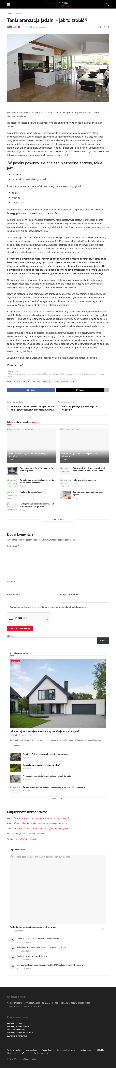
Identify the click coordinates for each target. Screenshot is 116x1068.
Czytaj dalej (20, 745)
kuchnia (46, 381)
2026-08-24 (24, 735)
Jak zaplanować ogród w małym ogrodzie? (41, 765)
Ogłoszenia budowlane (66, 1050)
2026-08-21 (28, 779)
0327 (23, 510)
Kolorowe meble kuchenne (84, 480)
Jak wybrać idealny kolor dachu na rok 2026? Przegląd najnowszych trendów (50, 964)
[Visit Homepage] (57, 4)
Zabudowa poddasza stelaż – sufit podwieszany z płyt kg (41, 947)
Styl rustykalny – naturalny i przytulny (28, 833)
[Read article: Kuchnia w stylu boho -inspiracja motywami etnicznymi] (84, 445)
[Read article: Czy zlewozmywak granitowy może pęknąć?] (65, 495)
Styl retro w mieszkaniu (26, 838)
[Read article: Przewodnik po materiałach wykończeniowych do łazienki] (15, 779)
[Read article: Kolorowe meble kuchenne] (65, 483)
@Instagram (12, 1053)
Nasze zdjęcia (31, 1050)
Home (9, 13)
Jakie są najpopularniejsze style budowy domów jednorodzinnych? (44, 731)
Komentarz (13, 545)
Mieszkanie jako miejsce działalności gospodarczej (44, 823)
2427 (76, 498)
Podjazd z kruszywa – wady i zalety (32, 956)
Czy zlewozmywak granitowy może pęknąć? (88, 493)
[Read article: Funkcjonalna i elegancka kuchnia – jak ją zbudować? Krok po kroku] (12, 506)
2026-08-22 (28, 769)
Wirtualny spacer (14, 1023)
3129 (23, 474)
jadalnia (36, 381)
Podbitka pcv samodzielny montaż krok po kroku (33, 927)
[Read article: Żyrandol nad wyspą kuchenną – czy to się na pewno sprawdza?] (12, 483)
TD (19, 27)
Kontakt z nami (86, 1050)
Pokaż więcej (58, 519)
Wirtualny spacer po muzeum (20, 1032)
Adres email (13, 594)
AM (16, 735)
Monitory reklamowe (16, 1029)
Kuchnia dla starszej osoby (32, 492)
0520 (23, 496)
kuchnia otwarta (61, 381)
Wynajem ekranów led (17, 1035)
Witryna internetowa (70, 594)
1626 (12, 459)
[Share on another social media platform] (106, 390)
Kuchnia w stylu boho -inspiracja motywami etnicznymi (80, 454)
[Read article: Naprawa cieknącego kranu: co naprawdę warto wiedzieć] (31, 445)
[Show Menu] (8, 4)
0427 (76, 484)
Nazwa (11, 581)
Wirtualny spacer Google (18, 1026)
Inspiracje (18, 13)
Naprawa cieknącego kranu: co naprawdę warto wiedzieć (29, 454)
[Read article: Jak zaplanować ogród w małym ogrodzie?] (15, 768)
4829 (65, 459)
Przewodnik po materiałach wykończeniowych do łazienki (48, 776)
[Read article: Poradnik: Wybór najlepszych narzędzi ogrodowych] (15, 757)
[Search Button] (107, 4)
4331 (23, 486)
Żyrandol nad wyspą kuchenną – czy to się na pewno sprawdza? (37, 481)
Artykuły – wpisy (14, 1050)
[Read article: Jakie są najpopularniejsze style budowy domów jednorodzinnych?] (58, 693)
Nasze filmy (47, 1050)
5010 (76, 474)
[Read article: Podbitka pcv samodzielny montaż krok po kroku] (58, 889)
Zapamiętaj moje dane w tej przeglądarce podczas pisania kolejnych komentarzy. (49, 607)
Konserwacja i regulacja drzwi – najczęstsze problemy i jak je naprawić (54, 786)
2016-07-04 (30, 27)
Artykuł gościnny (41, 1053)
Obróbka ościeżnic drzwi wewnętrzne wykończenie (38, 938)
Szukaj (10, 635)
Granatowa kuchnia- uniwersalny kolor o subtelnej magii (37, 469)
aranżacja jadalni (21, 381)
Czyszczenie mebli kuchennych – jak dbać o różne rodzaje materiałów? (89, 469)
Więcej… (25, 1053)
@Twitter (100, 1050)
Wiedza (15, 661)
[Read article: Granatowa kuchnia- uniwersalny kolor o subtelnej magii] (12, 471)
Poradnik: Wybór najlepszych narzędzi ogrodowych (45, 754)
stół (73, 381)
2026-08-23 (28, 758)
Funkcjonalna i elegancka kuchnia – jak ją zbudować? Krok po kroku (37, 505)
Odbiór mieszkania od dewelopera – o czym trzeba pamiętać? (41, 818)
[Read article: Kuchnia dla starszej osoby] (12, 495)
